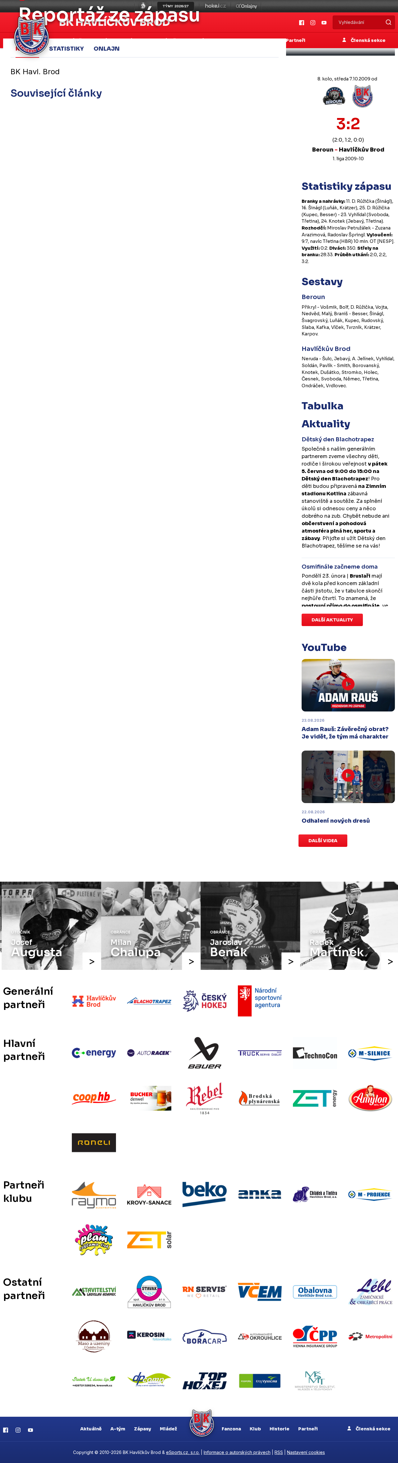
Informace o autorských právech (237, 1452)
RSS (279, 1452)
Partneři (308, 1429)
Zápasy (142, 1429)
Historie (279, 1429)
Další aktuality (332, 620)
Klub (255, 1429)
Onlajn (107, 48)
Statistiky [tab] (66, 48)
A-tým (117, 1429)
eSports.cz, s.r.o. (183, 1452)
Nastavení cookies (306, 1452)
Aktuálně (91, 1429)
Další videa (322, 840)
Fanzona (231, 1429)
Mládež (168, 1429)
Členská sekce (373, 1429)
